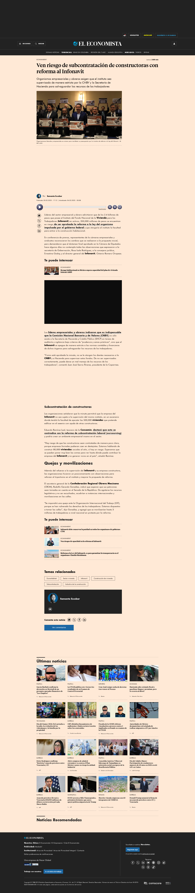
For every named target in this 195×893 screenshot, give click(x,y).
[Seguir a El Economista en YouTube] (148, 862)
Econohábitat (52, 578)
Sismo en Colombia (80, 52)
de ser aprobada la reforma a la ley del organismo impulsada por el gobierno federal (78, 226)
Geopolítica (72, 795)
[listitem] (40, 207)
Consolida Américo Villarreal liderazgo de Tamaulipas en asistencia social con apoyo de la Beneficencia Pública (111, 764)
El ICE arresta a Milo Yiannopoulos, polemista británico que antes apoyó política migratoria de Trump (82, 800)
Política (39, 684)
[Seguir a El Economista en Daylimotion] (164, 862)
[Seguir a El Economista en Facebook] (132, 862)
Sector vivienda (68, 578)
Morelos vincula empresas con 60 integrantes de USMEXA (112, 799)
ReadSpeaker (102, 209)
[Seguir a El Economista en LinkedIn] (143, 862)
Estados (101, 795)
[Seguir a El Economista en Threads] (148, 867)
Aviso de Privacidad (44, 851)
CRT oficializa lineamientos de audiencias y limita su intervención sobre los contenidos (82, 726)
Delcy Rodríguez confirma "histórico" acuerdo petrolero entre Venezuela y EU (51, 763)
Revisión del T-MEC (98, 52)
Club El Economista (71, 843)
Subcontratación (53, 584)
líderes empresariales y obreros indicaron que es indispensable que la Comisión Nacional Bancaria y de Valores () (82, 334)
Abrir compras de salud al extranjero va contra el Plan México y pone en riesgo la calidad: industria (82, 764)
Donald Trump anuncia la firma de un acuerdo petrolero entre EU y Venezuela (143, 800)
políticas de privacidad (148, 854)
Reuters (102, 696)
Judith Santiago (136, 770)
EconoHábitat (42, 59)
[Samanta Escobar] (39, 196)
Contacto (80, 851)
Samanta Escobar (54, 196)
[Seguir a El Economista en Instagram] (158, 862)
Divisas (146, 52)
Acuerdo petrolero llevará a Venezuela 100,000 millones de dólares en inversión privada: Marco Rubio (49, 801)
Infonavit (84, 578)
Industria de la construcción (75, 584)
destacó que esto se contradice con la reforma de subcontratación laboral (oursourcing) (82, 431)
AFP (133, 733)
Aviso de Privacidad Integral (65, 851)
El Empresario (57, 843)
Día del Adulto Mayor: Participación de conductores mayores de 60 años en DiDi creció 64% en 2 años (143, 764)
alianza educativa (115, 52)
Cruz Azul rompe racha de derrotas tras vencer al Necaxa (113, 688)
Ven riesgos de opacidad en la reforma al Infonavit (81, 541)
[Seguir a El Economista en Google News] (143, 867)
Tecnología (41, 721)
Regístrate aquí (132, 849)
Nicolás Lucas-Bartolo (75, 733)
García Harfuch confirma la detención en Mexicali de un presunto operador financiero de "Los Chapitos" (50, 690)
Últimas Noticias (52, 52)
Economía (133, 684)
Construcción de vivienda (103, 578)
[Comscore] (152, 883)
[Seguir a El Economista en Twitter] (138, 862)
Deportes (102, 684)
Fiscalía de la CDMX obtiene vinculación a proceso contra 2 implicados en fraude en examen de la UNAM (113, 727)
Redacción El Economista (45, 696)
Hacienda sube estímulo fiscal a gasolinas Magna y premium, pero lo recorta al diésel (143, 689)
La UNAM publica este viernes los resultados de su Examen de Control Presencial (81, 689)
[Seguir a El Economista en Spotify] (153, 862)
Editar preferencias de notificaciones (38, 854)
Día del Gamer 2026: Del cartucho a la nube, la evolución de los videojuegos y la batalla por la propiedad (51, 727)
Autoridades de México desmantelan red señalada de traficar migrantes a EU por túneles (144, 726)
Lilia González (73, 770)
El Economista (44, 843)
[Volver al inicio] (69, 838)
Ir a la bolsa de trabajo (53, 871)
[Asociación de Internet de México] (168, 883)
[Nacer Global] (31, 865)
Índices (138, 52)
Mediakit (38, 847)
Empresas (71, 721)
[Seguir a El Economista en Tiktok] (153, 867)
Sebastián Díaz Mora (137, 696)
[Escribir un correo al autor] (50, 609)
